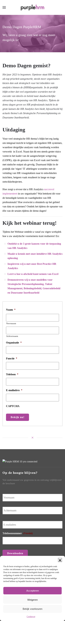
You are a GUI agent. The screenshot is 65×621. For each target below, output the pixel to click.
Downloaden (15, 553)
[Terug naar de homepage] (32, 7)
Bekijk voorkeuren (32, 608)
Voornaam (11, 323)
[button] (60, 560)
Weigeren (32, 599)
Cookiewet (31, 616)
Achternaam (12, 336)
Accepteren (32, 590)
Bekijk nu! (17, 417)
